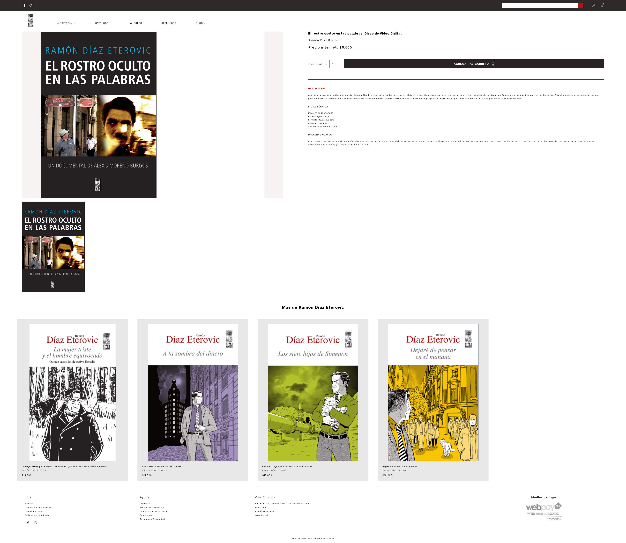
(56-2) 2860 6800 (265, 511)
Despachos (146, 515)
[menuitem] (65, 22)
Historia (29, 503)
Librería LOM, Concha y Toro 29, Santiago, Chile (282, 503)
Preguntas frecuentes (152, 507)
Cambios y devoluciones (153, 511)
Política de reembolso (37, 515)
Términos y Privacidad (152, 519)
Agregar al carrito (472, 63)
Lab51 (331, 538)
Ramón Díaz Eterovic (324, 40)
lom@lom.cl (262, 507)
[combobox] (542, 5)
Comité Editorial (34, 511)
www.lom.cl (261, 515)
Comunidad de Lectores (38, 507)
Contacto (145, 503)
